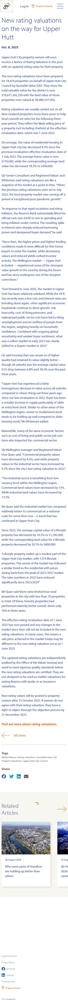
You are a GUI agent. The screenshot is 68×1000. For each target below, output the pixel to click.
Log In (24, 6)
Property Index (8, 981)
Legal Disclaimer (9, 955)
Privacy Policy (8, 962)
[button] (61, 809)
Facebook (10, 968)
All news (20, 735)
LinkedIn (10, 975)
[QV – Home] (6, 6)
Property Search (12, 988)
